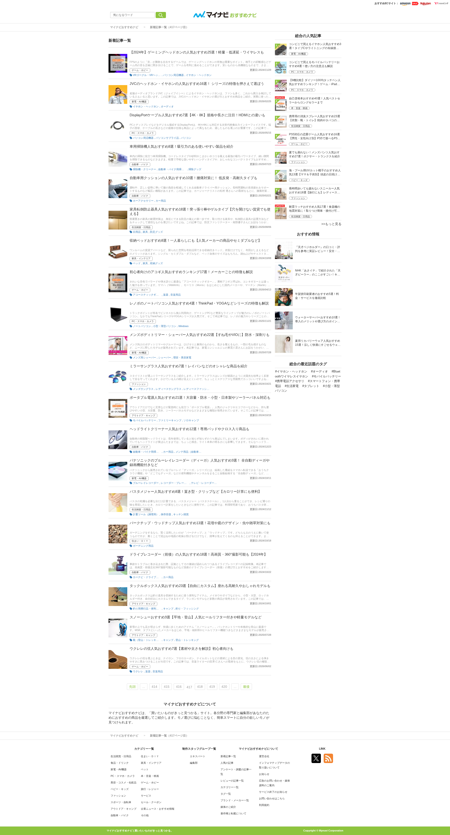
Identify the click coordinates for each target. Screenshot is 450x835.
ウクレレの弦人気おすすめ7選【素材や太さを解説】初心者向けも (181, 649)
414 (154, 686)
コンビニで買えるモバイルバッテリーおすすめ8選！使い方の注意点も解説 (314, 64)
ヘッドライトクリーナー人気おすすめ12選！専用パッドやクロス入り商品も (189, 429)
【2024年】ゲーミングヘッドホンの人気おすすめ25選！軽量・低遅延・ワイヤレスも (197, 52)
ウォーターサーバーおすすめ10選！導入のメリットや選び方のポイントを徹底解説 (318, 320)
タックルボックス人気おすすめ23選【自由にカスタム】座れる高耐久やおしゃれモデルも (200, 586)
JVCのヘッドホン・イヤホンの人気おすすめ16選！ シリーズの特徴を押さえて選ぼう (197, 84)
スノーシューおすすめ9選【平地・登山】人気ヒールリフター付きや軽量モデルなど (196, 617)
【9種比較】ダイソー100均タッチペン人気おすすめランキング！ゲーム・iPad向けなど (315, 83)
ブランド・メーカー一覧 (235, 800)
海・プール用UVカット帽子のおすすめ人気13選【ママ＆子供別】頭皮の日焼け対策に (315, 173)
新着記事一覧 (228, 756)
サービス (146, 795)
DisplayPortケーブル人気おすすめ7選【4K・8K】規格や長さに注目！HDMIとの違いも (197, 115)
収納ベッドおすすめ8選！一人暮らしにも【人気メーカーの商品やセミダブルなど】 (196, 240)
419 (212, 686)
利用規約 (264, 805)
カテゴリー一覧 (230, 787)
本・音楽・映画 (299, 108)
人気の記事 (227, 762)
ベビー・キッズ (299, 180)
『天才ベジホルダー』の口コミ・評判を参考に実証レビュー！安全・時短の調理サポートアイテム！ (317, 249)
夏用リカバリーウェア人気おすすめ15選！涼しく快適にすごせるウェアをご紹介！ (318, 343)
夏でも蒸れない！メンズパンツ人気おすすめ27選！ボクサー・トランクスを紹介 (314, 154)
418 (200, 686)
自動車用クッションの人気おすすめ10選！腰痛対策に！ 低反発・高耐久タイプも (193, 178)
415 (166, 686)
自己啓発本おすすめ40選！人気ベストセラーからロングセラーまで (314, 100)
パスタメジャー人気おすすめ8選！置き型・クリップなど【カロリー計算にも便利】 (196, 491)
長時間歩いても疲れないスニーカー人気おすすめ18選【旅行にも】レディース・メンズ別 (314, 191)
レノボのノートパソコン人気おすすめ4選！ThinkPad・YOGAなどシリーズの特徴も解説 (199, 303)
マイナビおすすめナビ (124, 27)
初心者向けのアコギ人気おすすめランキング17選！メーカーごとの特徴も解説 (191, 272)
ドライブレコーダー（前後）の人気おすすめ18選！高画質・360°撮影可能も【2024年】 (198, 554)
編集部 (194, 762)
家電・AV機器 (139, 101)
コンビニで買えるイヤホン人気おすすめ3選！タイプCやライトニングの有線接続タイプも (315, 46)
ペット (145, 769)
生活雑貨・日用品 (141, 227)
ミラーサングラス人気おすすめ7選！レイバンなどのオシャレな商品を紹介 (189, 366)
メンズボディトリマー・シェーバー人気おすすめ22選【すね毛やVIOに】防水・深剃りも (200, 335)
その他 (145, 815)
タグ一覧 (226, 793)
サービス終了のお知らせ (273, 791)
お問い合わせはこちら (272, 798)
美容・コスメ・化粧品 (123, 782)
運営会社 (264, 756)
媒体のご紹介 (228, 806)
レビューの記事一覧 (232, 780)
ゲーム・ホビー (140, 70)
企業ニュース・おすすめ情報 (157, 808)
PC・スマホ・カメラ (143, 133)
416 (179, 686)
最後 (246, 686)
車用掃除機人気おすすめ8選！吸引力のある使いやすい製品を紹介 (181, 146)
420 (224, 686)
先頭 (132, 686)
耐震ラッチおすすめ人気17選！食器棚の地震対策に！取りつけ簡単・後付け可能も (314, 209)
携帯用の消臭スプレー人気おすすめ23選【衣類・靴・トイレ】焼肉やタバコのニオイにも (314, 119)
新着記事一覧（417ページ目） (169, 27)
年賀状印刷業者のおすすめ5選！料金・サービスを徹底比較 (317, 296)
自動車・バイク (140, 164)
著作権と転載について (233, 813)
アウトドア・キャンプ (143, 415)
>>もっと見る (331, 224)
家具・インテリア (141, 258)
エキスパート (197, 756)
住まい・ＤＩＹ (140, 541)
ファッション (139, 384)
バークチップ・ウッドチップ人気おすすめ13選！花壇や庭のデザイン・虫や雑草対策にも (200, 523)
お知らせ (264, 774)
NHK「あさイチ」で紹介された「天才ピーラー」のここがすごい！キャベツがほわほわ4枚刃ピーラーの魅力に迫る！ (318, 273)
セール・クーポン (151, 802)
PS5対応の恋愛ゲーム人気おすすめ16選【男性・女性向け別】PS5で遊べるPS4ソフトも (314, 137)
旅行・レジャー (150, 789)
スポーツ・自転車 (121, 802)
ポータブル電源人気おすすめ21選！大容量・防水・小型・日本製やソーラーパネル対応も (200, 397)
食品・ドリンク (120, 762)
